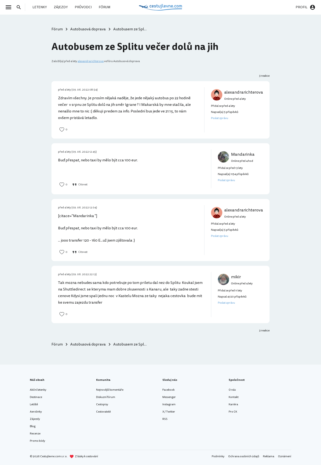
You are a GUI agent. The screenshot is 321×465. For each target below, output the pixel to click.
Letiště (34, 404)
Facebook (168, 390)
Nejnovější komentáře (109, 390)
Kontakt (234, 397)
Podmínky (218, 456)
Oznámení (284, 456)
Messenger (169, 397)
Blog (32, 426)
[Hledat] (20, 7)
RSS (165, 419)
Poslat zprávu (219, 118)
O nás (232, 390)
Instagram (169, 404)
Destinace (36, 397)
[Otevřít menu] (10, 7)
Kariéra (233, 404)
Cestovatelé (103, 412)
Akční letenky (38, 390)
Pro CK (233, 412)
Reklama (268, 456)
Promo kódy (37, 441)
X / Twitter (168, 412)
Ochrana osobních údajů (243, 456)
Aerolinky (36, 412)
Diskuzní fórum (105, 397)
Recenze (35, 434)
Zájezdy (35, 419)
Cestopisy (102, 404)
